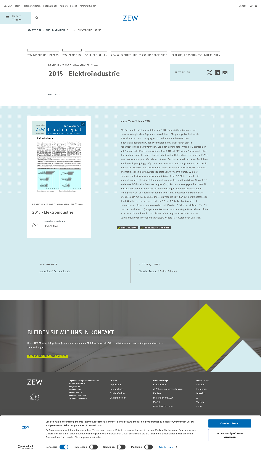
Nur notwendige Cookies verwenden (229, 435)
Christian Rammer (148, 271)
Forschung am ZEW (163, 398)
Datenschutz (116, 389)
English (242, 6)
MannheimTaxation (163, 406)
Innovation (129, 228)
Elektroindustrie (157, 228)
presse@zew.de (75, 393)
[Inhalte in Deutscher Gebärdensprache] (251, 6)
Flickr (199, 406)
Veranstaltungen (87, 6)
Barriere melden (118, 398)
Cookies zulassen (229, 423)
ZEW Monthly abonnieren (49, 356)
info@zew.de (74, 387)
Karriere (64, 6)
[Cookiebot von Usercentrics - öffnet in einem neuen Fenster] (25, 447)
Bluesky (200, 393)
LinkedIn (200, 385)
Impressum (115, 385)
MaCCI (156, 402)
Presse (73, 6)
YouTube (200, 402)
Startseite (34, 30)
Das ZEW (8, 6)
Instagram (201, 389)
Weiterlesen (54, 95)
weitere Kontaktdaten (78, 399)
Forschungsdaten (32, 6)
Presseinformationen (77, 396)
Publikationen (50, 6)
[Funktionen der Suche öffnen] (37, 18)
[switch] (93, 447)
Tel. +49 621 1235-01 (77, 384)
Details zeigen (165, 447)
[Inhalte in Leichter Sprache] (256, 6)
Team (17, 6)
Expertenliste (159, 385)
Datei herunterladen (54, 221)
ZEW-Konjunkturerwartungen (168, 389)
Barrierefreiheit (117, 393)
